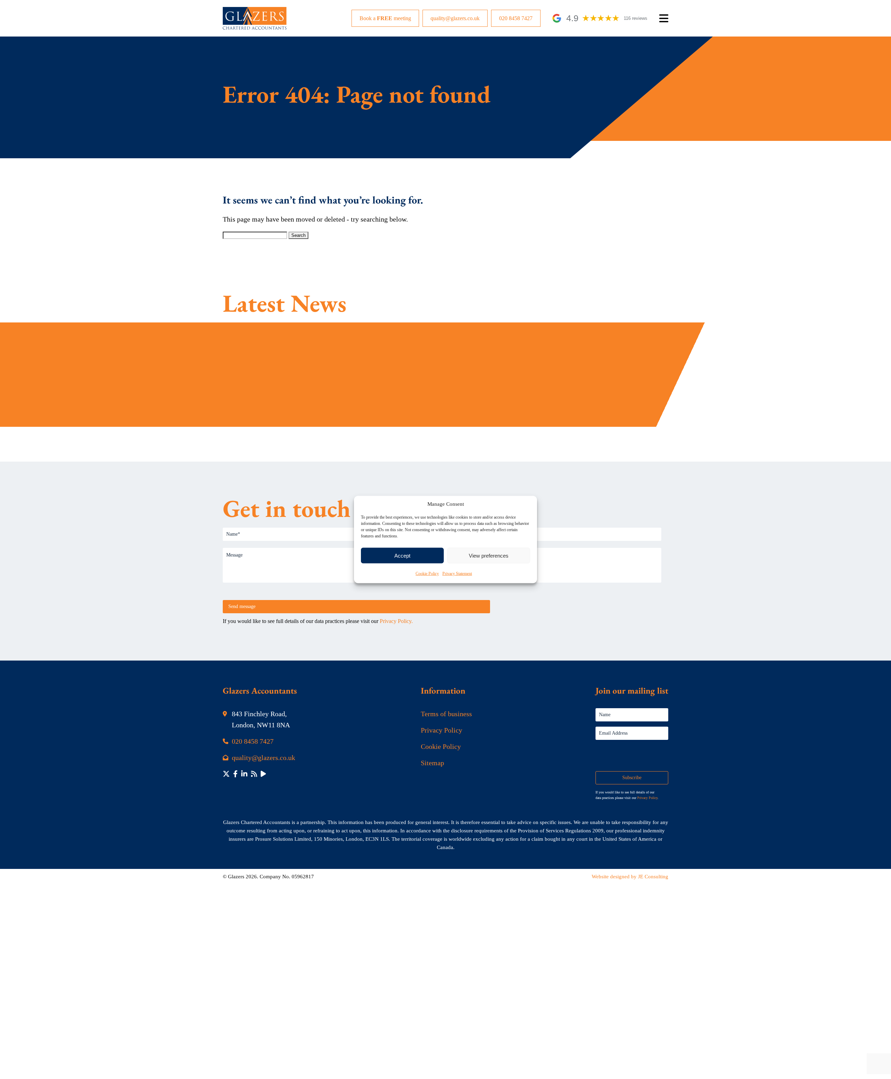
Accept (402, 555)
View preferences (488, 555)
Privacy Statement (457, 573)
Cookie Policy (427, 573)
